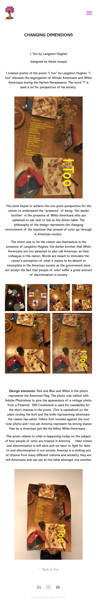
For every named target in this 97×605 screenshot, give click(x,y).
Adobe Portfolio (56, 597)
